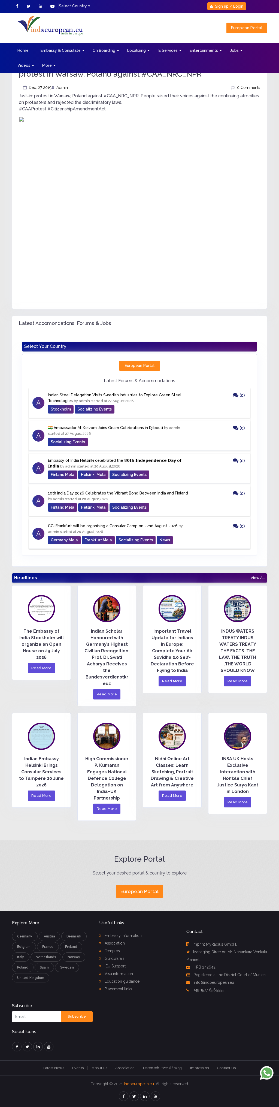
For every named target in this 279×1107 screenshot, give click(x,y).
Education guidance (122, 981)
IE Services (168, 50)
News (164, 540)
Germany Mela (64, 540)
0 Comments (248, 87)
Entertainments (204, 50)
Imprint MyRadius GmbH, (215, 944)
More (47, 65)
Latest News (53, 1068)
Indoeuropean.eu (139, 1084)
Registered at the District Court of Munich (229, 975)
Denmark (73, 936)
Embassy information (123, 935)
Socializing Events (94, 409)
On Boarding (104, 50)
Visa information (118, 974)
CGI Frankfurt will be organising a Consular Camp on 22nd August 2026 (113, 526)
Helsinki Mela (93, 474)
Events (78, 1068)
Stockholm (61, 409)
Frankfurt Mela (98, 540)
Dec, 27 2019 (40, 87)
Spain (44, 967)
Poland (22, 967)
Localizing (136, 50)
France (48, 947)
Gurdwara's (114, 958)
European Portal (246, 28)
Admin (62, 87)
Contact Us (226, 1068)
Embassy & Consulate (61, 50)
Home (23, 50)
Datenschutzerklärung (162, 1068)
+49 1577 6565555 (208, 990)
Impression (199, 1068)
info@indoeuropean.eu (213, 982)
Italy (20, 957)
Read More (41, 668)
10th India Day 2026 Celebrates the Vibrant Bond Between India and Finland (118, 493)
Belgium (24, 947)
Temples (112, 951)
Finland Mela (62, 474)
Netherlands (46, 957)
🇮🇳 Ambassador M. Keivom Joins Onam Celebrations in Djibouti (105, 428)
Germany (24, 936)
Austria (49, 936)
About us (99, 1068)
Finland (71, 947)
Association (114, 943)
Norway (74, 957)
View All (258, 578)
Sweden (67, 967)
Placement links (118, 989)
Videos (23, 65)
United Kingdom (30, 978)
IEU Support (115, 966)
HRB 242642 (204, 967)
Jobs (234, 50)
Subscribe (77, 1016)
